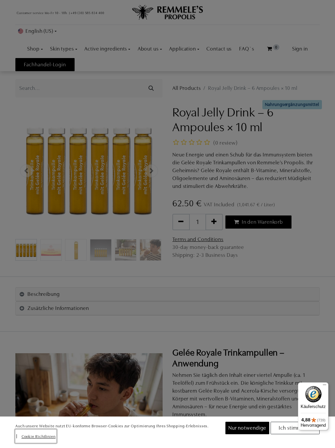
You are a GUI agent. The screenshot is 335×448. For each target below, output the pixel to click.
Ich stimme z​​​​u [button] (295, 428)
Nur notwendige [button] (247, 428)
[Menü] (324, 386)
